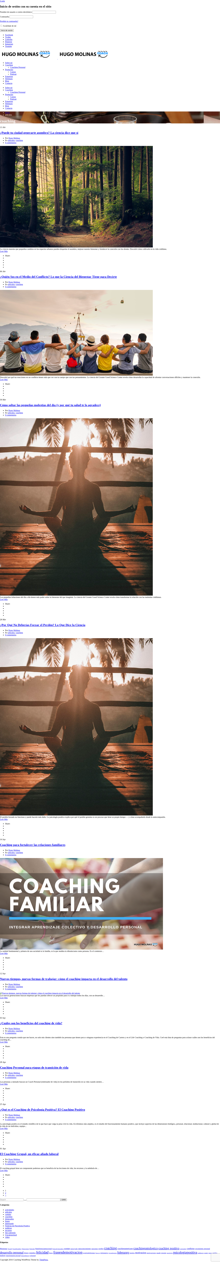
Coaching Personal (17, 67)
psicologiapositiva (185, 1252)
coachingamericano (125, 1248)
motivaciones (151, 1253)
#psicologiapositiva (58, 1249)
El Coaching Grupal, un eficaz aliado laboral (29, 1154)
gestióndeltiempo (89, 1253)
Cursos (13, 72)
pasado (158, 1253)
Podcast (13, 74)
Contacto (8, 83)
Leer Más (4, 251)
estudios (32, 1253)
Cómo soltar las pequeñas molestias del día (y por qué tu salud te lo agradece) (50, 405)
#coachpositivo (16, 1249)
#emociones (25, 1249)
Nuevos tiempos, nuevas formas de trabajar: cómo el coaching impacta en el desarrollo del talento (63, 979)
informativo (104, 1253)
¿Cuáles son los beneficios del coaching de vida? (31, 1023)
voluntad (32, 1256)
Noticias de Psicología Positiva (17, 1226)
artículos (11, 140)
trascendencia (25, 1255)
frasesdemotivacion (67, 1252)
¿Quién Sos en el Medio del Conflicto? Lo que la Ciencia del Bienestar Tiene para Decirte (58, 276)
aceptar (67, 1248)
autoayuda (74, 1249)
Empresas (9, 76)
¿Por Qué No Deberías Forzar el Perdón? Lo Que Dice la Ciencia (42, 625)
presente (163, 1253)
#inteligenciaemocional (43, 1249)
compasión (183, 1249)
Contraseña (4, 17)
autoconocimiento (84, 1249)
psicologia (170, 1253)
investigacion (113, 1253)
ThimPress (43, 1260)
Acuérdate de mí (9, 26)
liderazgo (123, 1252)
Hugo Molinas (14, 138)
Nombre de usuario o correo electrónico (16, 12)
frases (7, 1221)
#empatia (32, 1249)
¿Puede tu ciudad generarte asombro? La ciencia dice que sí (39, 132)
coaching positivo (168, 1248)
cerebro (101, 1249)
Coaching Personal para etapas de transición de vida (34, 1067)
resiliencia (201, 1253)
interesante (9, 1223)
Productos (9, 70)
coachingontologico (145, 1248)
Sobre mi (8, 63)
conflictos (191, 1248)
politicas (8, 1228)
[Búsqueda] (25, 1200)
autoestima (94, 1249)
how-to (98, 1253)
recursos (8, 1230)
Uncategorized (11, 1235)
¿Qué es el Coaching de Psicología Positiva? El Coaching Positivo (42, 1109)
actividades (9, 1210)
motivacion (140, 1252)
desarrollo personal (12, 1252)
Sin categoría (10, 1233)
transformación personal (13, 1256)
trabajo (2, 1255)
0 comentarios (10, 143)
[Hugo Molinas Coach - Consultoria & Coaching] (28, 58)
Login (2, 1)
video (7, 1237)
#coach (10, 1249)
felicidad (42, 1252)
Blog (7, 81)
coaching (19, 140)
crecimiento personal (202, 1249)
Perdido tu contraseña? (9, 21)
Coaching (9, 65)
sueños (214, 1253)
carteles (8, 1214)
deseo (26, 1253)
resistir (206, 1253)
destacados (9, 1219)
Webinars (9, 79)
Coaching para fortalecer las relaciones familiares (32, 844)
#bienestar (3, 1249)
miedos (132, 1253)
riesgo (210, 1253)
